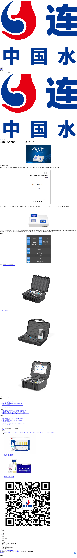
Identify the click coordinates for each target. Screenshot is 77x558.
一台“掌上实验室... (4, 432)
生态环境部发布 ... (21, 432)
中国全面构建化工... (16, 432)
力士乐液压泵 (8, 550)
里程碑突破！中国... (38, 432)
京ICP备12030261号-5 (18, 551)
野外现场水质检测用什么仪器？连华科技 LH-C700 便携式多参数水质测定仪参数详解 (14, 410)
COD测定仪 (16, 550)
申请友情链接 (2, 552)
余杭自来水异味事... (27, 432)
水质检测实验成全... (10, 432)
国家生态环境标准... (33, 432)
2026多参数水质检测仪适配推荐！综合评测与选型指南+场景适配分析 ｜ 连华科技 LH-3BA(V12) (15, 413)
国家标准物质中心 (12, 550)
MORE (3, 429)
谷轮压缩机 (2, 550)
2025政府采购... (48, 432)
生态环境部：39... (52, 432)
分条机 (5, 550)
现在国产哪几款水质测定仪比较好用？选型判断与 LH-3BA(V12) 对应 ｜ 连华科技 (13, 412)
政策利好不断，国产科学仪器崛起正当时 (9, 265)
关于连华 (1, 67)
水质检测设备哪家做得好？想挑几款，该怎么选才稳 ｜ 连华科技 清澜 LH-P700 (13, 411)
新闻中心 (1, 69)
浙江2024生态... (44, 432)
